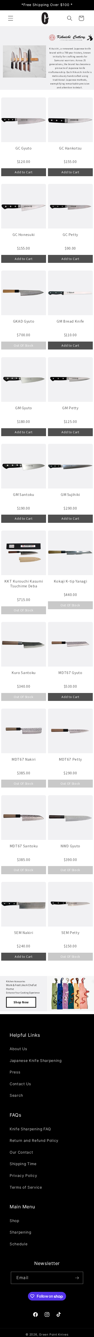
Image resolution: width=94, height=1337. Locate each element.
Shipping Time (23, 1164)
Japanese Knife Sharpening (36, 1060)
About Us (18, 1049)
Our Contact (21, 1152)
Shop (14, 1220)
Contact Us (20, 1084)
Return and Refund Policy (34, 1140)
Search (16, 1095)
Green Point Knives (53, 1334)
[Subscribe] (77, 1278)
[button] (10, 18)
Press (15, 1072)
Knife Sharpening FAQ (30, 1129)
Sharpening (20, 1232)
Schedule (18, 1244)
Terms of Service (26, 1187)
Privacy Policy (23, 1175)
